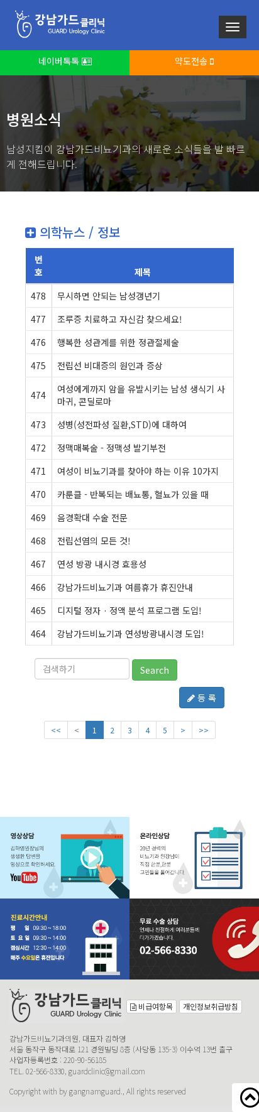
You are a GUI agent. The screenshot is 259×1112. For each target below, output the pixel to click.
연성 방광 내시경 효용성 (101, 564)
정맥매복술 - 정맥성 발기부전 (111, 447)
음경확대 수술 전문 (92, 517)
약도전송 (192, 61)
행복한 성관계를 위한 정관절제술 (118, 342)
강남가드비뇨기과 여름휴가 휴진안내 (125, 587)
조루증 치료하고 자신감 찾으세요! (119, 319)
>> (204, 730)
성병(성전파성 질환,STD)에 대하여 (122, 424)
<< (56, 730)
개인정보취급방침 (210, 1006)
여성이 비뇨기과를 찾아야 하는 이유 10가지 (138, 471)
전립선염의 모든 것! (94, 540)
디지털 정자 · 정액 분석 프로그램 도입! (129, 610)
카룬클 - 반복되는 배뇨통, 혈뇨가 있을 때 (133, 494)
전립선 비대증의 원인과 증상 (110, 365)
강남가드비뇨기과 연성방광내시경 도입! (130, 633)
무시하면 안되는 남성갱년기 (108, 295)
